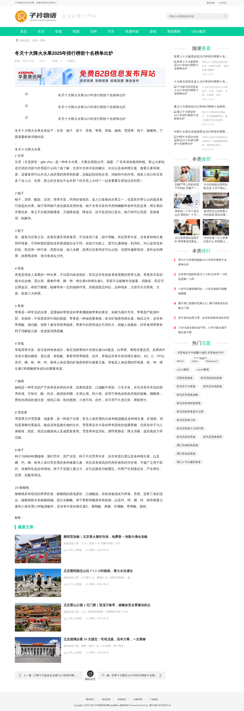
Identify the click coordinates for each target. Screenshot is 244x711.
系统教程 (174, 31)
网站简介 (90, 699)
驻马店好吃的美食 (211, 378)
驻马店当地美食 (212, 386)
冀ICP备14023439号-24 (160, 705)
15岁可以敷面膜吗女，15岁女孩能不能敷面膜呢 (202, 291)
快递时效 (132, 31)
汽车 (111, 31)
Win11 (180, 361)
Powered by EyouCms (138, 705)
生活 (41, 31)
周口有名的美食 (186, 453)
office (195, 361)
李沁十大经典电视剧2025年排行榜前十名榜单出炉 (202, 262)
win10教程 (203, 369)
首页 (23, 31)
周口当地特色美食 (187, 445)
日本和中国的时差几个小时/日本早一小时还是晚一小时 (202, 276)
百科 (93, 31)
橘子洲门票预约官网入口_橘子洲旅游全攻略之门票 (203, 305)
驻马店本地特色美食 (189, 403)
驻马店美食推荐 (212, 436)
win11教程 (183, 369)
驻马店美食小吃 (186, 420)
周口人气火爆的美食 (189, 462)
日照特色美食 (185, 378)
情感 (76, 31)
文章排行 (223, 3)
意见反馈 (106, 699)
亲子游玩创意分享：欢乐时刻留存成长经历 (203, 317)
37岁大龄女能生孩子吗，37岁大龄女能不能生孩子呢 (202, 330)
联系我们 (122, 699)
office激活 (198, 31)
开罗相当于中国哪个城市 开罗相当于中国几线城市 (200, 355)
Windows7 (212, 361)
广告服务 (154, 699)
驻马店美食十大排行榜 (190, 428)
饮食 (58, 31)
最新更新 (210, 3)
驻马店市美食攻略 (187, 394)
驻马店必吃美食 (186, 436)
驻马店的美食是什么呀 (190, 411)
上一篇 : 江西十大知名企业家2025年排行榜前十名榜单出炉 (50, 675)
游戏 (153, 31)
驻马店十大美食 (186, 386)
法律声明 (138, 699)
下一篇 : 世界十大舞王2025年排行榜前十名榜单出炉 (132, 675)
